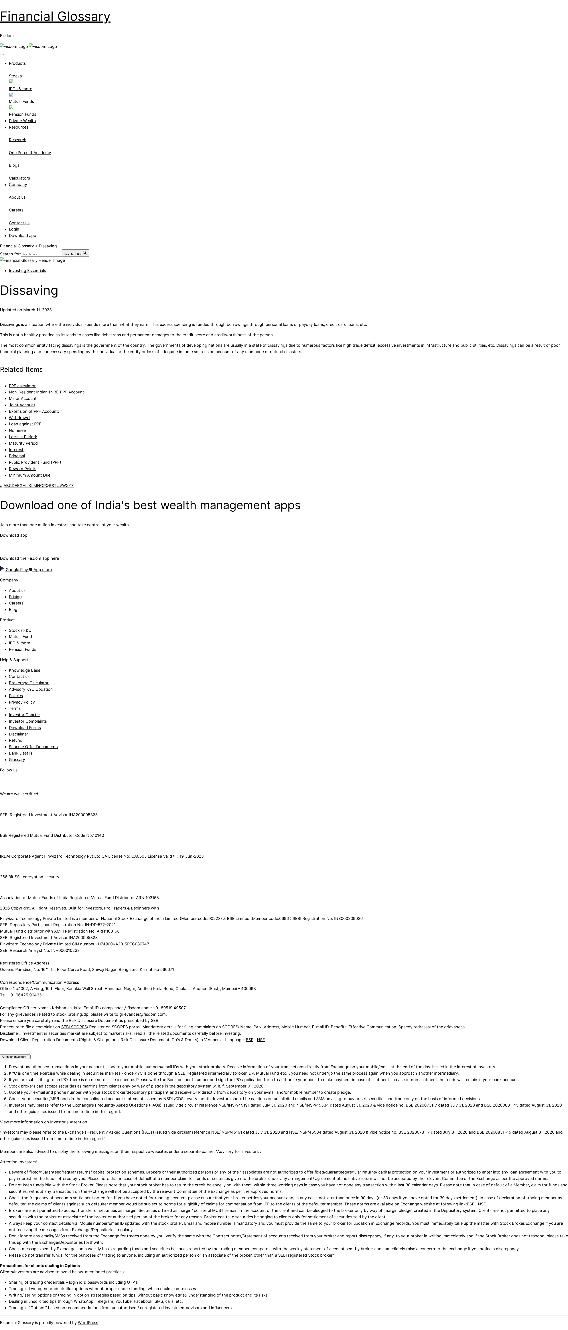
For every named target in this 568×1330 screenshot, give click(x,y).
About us (17, 590)
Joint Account (22, 405)
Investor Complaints (28, 721)
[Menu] (2, 54)
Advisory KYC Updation (31, 689)
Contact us (19, 676)
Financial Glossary (55, 16)
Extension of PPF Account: (34, 411)
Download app (22, 235)
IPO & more (19, 643)
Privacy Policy (22, 702)
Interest (16, 449)
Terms (15, 708)
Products (17, 63)
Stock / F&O (20, 630)
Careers (16, 603)
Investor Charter (24, 714)
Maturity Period (23, 443)
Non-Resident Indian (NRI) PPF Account (46, 392)
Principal (17, 456)
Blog (13, 609)
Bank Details (20, 753)
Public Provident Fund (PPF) (35, 462)
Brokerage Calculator (29, 683)
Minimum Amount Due (29, 475)
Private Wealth (22, 120)
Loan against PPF (25, 424)
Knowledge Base (24, 670)
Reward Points (22, 468)
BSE (249, 1039)
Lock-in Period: (23, 436)
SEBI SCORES (74, 1027)
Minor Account (23, 398)
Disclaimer (18, 734)
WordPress (88, 1322)
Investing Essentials (27, 270)
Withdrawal (19, 417)
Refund (15, 740)
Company (18, 184)
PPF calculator (22, 385)
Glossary (17, 759)
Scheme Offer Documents (33, 746)
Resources (18, 127)
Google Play (17, 569)
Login (14, 229)
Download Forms (25, 727)
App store (42, 569)
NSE (261, 1039)
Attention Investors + (15, 1056)
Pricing (15, 596)
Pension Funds (22, 649)
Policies (16, 695)
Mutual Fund (20, 636)
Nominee (17, 430)
